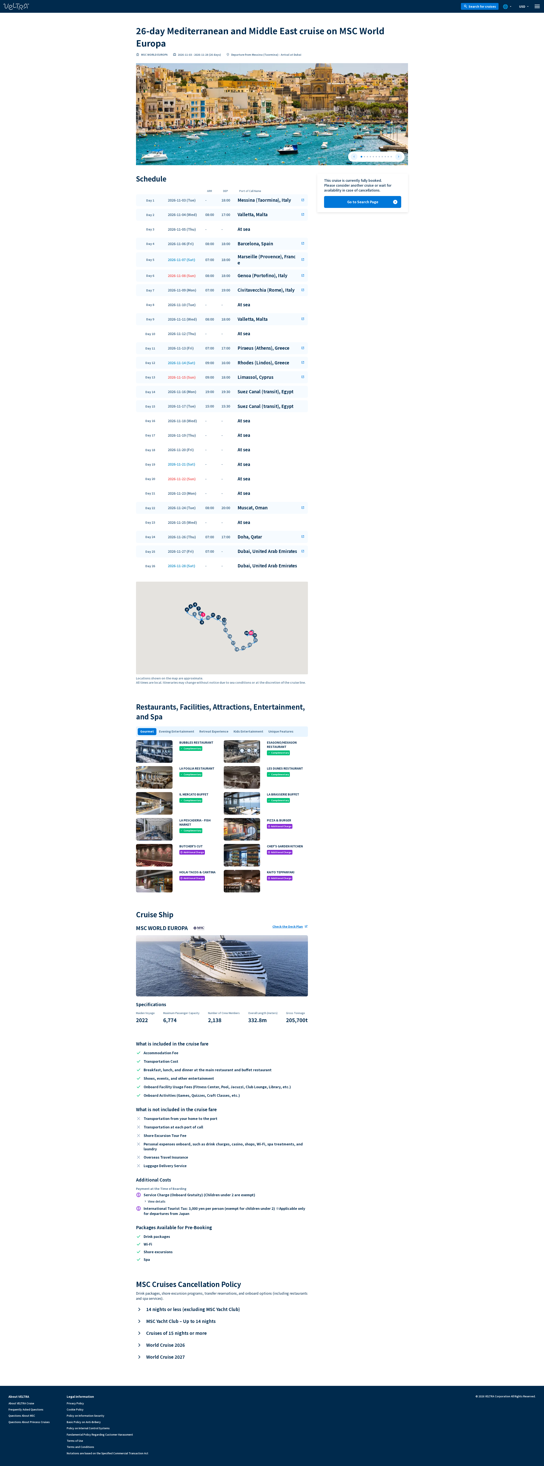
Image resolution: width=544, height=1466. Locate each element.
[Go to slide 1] (361, 157)
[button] (222, 200)
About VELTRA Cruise (21, 1403)
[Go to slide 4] (370, 156)
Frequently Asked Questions (25, 1409)
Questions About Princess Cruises (29, 1422)
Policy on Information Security (85, 1415)
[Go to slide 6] (376, 156)
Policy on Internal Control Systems (88, 1428)
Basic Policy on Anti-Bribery (84, 1422)
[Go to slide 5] (373, 156)
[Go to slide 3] (367, 156)
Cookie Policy (75, 1409)
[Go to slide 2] (364, 156)
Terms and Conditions (80, 1447)
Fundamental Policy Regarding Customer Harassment (100, 1434)
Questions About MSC (21, 1415)
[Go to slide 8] (382, 156)
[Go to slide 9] (385, 156)
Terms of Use (75, 1440)
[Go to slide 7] (379, 156)
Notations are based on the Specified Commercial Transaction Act (107, 1453)
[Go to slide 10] (388, 156)
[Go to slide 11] (391, 156)
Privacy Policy (75, 1403)
